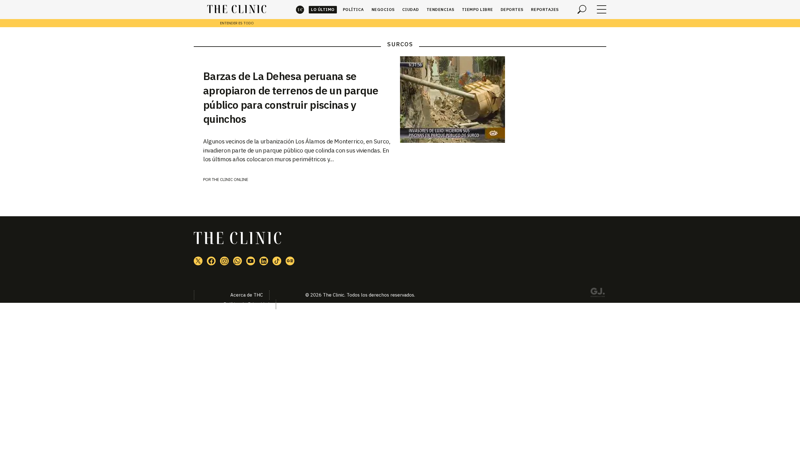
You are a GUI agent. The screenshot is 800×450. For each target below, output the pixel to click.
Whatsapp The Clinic (237, 261)
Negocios (383, 9)
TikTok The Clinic (276, 261)
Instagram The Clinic (224, 261)
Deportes (512, 9)
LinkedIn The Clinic (263, 261)
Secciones (601, 9)
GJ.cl (597, 293)
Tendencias (440, 9)
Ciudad (410, 9)
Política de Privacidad (246, 304)
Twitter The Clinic (198, 261)
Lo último (323, 9)
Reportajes (545, 9)
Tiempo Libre (477, 9)
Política (353, 9)
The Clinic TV (250, 261)
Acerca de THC (246, 295)
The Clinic (300, 9)
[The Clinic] (236, 9)
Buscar (582, 9)
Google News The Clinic (290, 261)
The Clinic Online (230, 179)
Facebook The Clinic (211, 261)
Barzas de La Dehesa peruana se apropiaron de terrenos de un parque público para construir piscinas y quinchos (290, 97)
